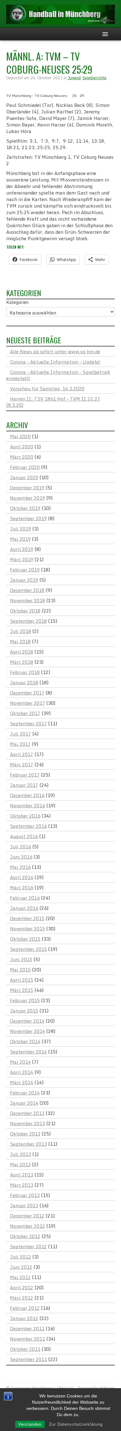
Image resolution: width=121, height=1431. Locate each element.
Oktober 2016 (25, 815)
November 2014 (27, 1031)
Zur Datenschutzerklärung (76, 1424)
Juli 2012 (20, 1256)
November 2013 (27, 1123)
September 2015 (28, 949)
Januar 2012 (24, 1318)
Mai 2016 (20, 867)
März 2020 (21, 457)
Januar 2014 (24, 1103)
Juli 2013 (20, 1154)
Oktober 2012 (25, 1236)
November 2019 (27, 498)
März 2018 (21, 662)
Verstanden (30, 1424)
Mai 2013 (20, 1164)
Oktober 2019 (25, 508)
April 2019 (21, 549)
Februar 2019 (25, 569)
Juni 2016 (21, 856)
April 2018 (21, 651)
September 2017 (28, 723)
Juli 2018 (20, 631)
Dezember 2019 (27, 487)
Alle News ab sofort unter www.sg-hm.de (55, 351)
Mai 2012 (20, 1277)
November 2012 (27, 1226)
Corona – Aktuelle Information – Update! (55, 361)
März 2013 (21, 1185)
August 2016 (24, 836)
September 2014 (28, 1051)
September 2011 (28, 1359)
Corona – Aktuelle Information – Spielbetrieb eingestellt (58, 375)
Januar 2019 (24, 580)
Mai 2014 (20, 1062)
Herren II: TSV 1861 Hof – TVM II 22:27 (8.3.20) (53, 402)
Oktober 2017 (25, 713)
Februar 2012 (25, 1308)
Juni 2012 (21, 1267)
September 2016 (28, 826)
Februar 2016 (25, 897)
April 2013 (21, 1174)
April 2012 (21, 1287)
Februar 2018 (25, 672)
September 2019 (28, 518)
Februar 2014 (25, 1092)
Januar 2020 (24, 477)
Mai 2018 (20, 641)
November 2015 (27, 928)
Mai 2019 (20, 539)
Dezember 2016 (27, 795)
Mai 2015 (20, 969)
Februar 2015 (25, 1000)
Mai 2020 (20, 436)
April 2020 (21, 446)
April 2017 (21, 754)
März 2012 (21, 1297)
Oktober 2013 (25, 1133)
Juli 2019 (20, 528)
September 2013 (28, 1144)
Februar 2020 (25, 467)
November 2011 (27, 1338)
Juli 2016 (20, 846)
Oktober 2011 (25, 1349)
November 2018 (27, 600)
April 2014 (21, 1072)
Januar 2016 (24, 908)
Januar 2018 (24, 682)
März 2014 (21, 1082)
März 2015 (21, 990)
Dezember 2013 (27, 1113)
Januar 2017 (24, 785)
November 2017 (27, 703)
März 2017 (21, 764)
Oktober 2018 (25, 610)
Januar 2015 (24, 1010)
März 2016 (21, 887)
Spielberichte (94, 77)
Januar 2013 (24, 1205)
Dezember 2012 (27, 1215)
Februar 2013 (25, 1195)
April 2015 (21, 980)
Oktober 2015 (25, 939)
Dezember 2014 (27, 1021)
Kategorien (17, 302)
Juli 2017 (20, 733)
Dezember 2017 (27, 692)
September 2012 (28, 1246)
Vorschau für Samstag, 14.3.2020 (47, 388)
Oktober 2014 (25, 1041)
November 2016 (27, 805)
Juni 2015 (21, 959)
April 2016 (21, 877)
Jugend (74, 77)
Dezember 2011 (27, 1328)
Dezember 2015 (27, 918)
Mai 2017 (20, 744)
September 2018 (28, 621)
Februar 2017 (25, 774)
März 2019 (21, 559)
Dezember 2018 (27, 590)
